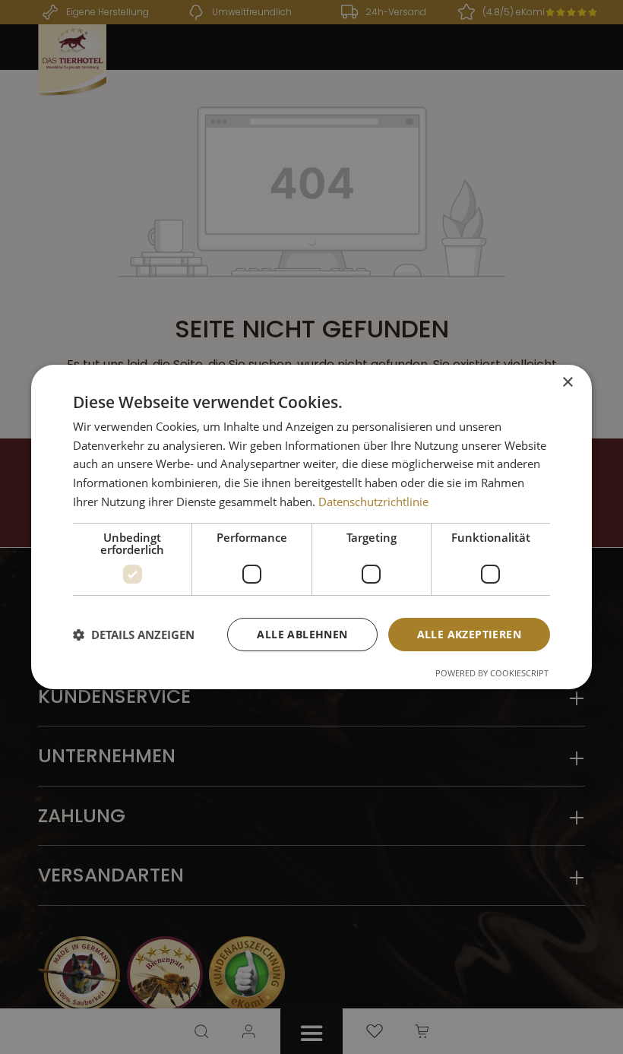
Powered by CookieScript (492, 673)
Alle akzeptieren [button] (469, 634)
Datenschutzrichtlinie (373, 501)
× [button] (567, 382)
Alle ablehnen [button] (302, 634)
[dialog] (311, 527)
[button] (133, 634)
